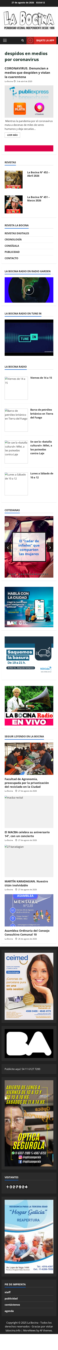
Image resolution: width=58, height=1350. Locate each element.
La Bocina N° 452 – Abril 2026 (38, 174)
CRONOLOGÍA (13, 239)
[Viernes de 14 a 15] (16, 388)
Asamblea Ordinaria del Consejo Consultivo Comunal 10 (27, 932)
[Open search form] (22, 40)
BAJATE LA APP (45, 40)
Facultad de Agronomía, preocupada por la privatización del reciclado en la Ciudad (27, 783)
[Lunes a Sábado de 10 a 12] (16, 483)
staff (7, 1292)
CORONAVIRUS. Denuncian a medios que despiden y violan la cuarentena (27, 72)
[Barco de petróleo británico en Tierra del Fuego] (16, 420)
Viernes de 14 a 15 (41, 377)
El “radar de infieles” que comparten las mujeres (29, 547)
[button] (5, 40)
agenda (9, 1311)
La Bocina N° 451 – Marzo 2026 (38, 198)
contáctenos (12, 1304)
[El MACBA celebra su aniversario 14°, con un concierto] (29, 812)
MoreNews (29, 1330)
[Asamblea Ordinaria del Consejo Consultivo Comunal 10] (29, 910)
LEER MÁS (13, 135)
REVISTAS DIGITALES (17, 233)
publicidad (11, 1298)
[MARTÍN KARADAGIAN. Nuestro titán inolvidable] (29, 861)
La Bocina (9, 81)
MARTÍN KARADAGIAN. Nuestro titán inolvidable (26, 883)
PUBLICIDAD (12, 252)
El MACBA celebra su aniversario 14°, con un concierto (27, 834)
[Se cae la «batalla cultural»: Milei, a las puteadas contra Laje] (16, 451)
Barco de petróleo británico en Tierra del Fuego (41, 413)
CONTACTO (11, 258)
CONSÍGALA (12, 245)
